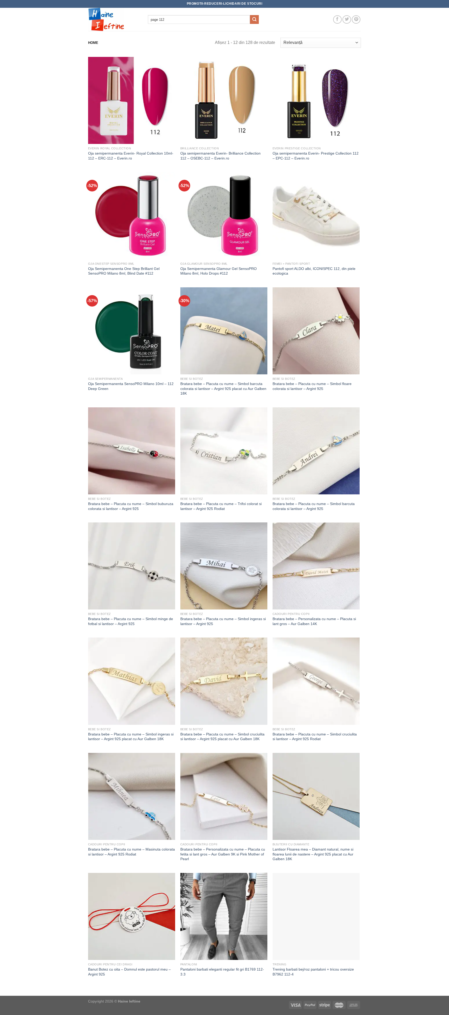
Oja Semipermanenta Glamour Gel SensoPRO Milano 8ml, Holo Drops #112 (218, 271)
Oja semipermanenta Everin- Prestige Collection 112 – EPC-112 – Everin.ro (316, 155)
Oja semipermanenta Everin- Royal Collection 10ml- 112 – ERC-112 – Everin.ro (130, 155)
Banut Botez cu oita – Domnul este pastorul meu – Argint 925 (129, 971)
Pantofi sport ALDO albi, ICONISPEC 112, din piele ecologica (314, 271)
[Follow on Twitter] (346, 19)
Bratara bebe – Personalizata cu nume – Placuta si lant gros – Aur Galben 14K (314, 621)
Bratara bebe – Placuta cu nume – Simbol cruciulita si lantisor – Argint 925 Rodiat (315, 736)
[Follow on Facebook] (337, 19)
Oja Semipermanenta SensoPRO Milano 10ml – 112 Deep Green (131, 386)
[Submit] (254, 19)
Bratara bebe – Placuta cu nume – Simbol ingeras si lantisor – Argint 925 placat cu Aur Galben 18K (131, 736)
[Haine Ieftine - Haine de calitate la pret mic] (114, 19)
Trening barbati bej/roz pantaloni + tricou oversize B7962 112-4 (313, 971)
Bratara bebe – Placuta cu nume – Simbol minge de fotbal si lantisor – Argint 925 (130, 621)
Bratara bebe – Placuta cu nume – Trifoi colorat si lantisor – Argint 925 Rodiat (221, 506)
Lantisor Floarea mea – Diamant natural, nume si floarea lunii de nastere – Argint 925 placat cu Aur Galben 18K (313, 854)
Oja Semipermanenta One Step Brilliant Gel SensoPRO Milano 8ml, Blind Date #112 (124, 271)
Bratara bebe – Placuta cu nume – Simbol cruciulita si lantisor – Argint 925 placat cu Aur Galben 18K (222, 736)
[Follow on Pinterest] (356, 19)
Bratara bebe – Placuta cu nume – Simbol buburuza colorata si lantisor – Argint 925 (130, 506)
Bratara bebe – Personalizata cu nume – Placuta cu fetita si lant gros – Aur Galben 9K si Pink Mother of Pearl (222, 854)
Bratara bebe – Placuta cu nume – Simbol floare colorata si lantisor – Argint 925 (312, 386)
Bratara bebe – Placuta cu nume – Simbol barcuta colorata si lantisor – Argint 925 (314, 506)
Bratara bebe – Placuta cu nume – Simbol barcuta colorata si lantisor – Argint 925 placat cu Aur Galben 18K (223, 388)
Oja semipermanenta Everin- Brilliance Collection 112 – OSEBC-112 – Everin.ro (220, 155)
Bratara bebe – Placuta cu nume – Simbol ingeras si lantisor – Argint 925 (223, 621)
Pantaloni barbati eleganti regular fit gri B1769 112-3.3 (222, 971)
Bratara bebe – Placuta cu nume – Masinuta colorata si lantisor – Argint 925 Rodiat (131, 851)
